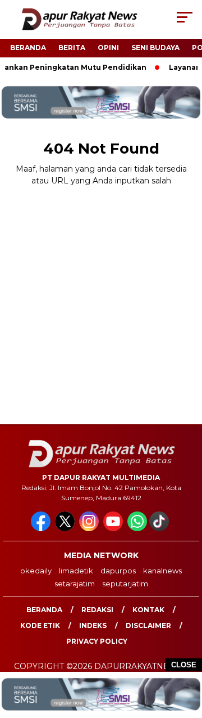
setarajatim (74, 583)
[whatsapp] (137, 528)
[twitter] (66, 528)
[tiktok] (160, 528)
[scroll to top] (186, 652)
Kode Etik (40, 625)
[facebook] (42, 528)
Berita (71, 47)
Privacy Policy (96, 641)
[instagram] (90, 528)
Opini (108, 47)
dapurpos (118, 570)
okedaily (36, 570)
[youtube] (114, 528)
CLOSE (183, 665)
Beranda (28, 47)
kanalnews (162, 570)
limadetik (76, 570)
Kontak (148, 609)
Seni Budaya (155, 47)
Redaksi (97, 609)
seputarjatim (125, 583)
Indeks (93, 625)
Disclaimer (148, 625)
